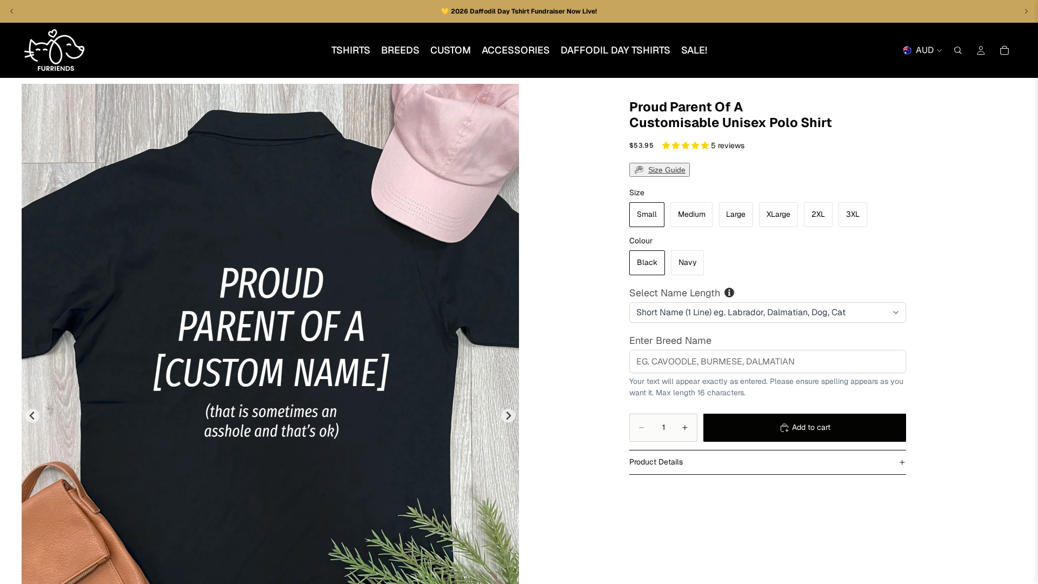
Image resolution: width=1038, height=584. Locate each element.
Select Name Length (674, 293)
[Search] (958, 50)
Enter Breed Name (670, 340)
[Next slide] (508, 415)
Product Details (656, 462)
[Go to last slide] (32, 415)
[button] (686, 145)
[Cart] (1004, 50)
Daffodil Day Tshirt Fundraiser (518, 11)
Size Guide (667, 169)
